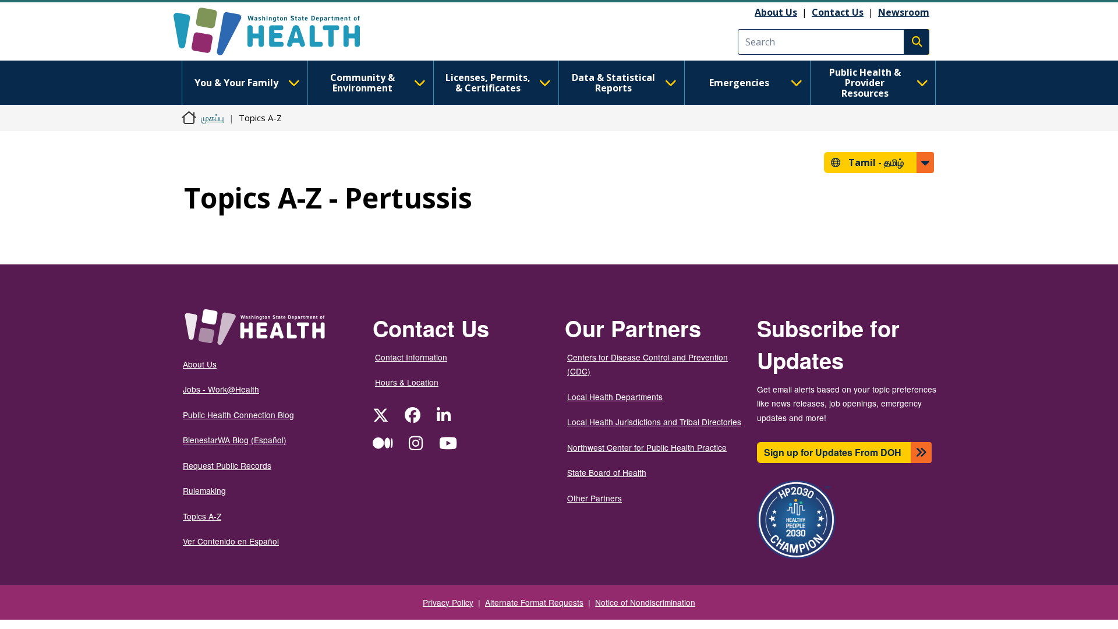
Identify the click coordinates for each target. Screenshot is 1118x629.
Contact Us (838, 12)
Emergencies (739, 82)
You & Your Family (236, 82)
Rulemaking (204, 490)
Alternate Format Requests (534, 602)
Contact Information (411, 357)
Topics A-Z (202, 516)
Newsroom (903, 12)
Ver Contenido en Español (231, 541)
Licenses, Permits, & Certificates (487, 82)
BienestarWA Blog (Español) (234, 440)
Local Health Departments (615, 396)
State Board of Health (606, 472)
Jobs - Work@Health (221, 389)
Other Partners (594, 498)
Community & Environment (362, 82)
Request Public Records (227, 465)
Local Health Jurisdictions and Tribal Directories (654, 421)
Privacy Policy (448, 602)
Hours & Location (406, 382)
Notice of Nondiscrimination (645, 602)
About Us (776, 12)
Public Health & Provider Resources (865, 83)
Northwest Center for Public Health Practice (647, 447)
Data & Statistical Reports (613, 82)
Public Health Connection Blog (238, 414)
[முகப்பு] (277, 31)
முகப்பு (212, 117)
